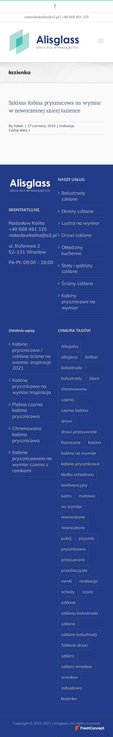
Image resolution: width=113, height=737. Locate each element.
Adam (18, 126)
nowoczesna (73, 517)
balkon (91, 357)
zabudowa (71, 688)
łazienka (69, 698)
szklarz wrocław (76, 666)
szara (87, 591)
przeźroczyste (74, 570)
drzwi (66, 421)
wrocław (69, 677)
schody (68, 591)
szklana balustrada (79, 613)
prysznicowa (73, 549)
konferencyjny (74, 485)
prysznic (86, 538)
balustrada (71, 367)
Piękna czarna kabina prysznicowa (27, 410)
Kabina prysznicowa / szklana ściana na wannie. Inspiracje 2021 (31, 356)
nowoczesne (73, 527)
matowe (87, 495)
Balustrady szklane (73, 196)
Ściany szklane (77, 283)
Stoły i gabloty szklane (77, 268)
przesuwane (73, 559)
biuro (94, 378)
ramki (66, 581)
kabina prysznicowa (80, 463)
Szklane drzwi (74, 645)
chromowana (74, 389)
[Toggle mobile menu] (101, 41)
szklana (68, 602)
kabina (94, 442)
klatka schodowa (77, 474)
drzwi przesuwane (79, 431)
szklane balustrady (79, 634)
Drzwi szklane (76, 235)
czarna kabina (74, 410)
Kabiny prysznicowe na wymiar (78, 301)
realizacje (66, 126)
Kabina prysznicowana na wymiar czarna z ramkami (32, 461)
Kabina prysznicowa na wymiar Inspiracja (31, 386)
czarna (67, 399)
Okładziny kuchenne (72, 250)
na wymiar (71, 506)
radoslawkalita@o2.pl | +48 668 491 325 (56, 17)
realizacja (88, 581)
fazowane (71, 442)
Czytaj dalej (18, 130)
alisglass (69, 357)
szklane (68, 623)
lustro (66, 495)
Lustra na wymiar (80, 223)
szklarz (67, 655)
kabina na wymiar (78, 453)
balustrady (71, 378)
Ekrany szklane (77, 211)
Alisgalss (69, 346)
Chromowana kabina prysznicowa (26, 434)
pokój (66, 538)
